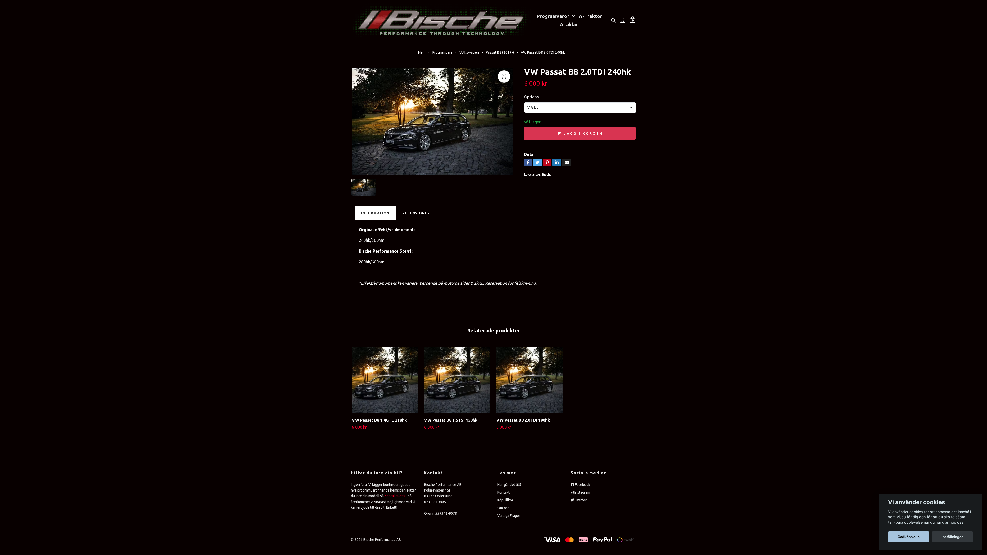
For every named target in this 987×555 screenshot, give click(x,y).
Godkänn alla (909, 537)
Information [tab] (375, 213)
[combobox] (580, 107)
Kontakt (503, 492)
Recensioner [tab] (416, 213)
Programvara (442, 52)
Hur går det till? (509, 485)
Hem (421, 52)
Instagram (582, 492)
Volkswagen (469, 52)
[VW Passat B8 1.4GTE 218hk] (385, 380)
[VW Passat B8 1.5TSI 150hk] (457, 380)
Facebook (582, 485)
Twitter (580, 500)
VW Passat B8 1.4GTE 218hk (379, 420)
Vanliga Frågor (508, 516)
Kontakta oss (395, 496)
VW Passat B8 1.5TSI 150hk (450, 420)
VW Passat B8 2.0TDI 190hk (523, 420)
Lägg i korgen (583, 133)
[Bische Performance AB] (441, 20)
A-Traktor (590, 16)
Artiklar (569, 24)
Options (531, 97)
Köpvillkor (505, 500)
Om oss (503, 508)
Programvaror (552, 16)
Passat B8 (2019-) (500, 52)
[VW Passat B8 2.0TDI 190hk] (529, 380)
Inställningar (952, 537)
